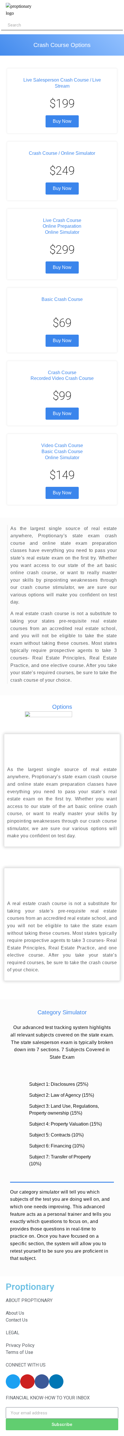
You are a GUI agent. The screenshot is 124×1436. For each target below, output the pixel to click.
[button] (92, 10)
